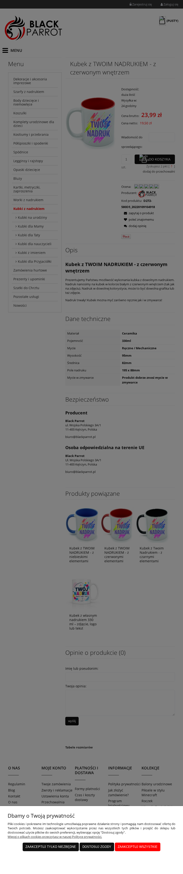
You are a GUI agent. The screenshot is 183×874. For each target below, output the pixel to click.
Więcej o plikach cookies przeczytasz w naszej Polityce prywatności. (55, 837)
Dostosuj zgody (96, 847)
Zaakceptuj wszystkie (138, 847)
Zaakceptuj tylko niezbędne (50, 847)
